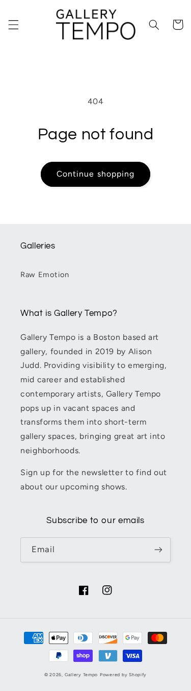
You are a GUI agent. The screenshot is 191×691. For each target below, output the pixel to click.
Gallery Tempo (81, 674)
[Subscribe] (158, 549)
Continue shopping (95, 174)
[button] (13, 24)
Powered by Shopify (123, 674)
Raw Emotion (44, 274)
